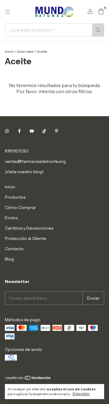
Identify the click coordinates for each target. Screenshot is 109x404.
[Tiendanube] (28, 379)
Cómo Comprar (20, 207)
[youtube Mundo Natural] (32, 131)
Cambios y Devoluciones (29, 228)
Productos (15, 197)
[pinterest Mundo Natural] (56, 131)
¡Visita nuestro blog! (24, 171)
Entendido (81, 394)
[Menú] (7, 12)
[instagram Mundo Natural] (7, 131)
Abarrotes (25, 51)
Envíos (11, 218)
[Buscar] (98, 30)
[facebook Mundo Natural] (19, 131)
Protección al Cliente (25, 238)
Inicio (9, 51)
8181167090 (16, 151)
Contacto (14, 248)
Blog (9, 259)
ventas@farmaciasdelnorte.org (35, 161)
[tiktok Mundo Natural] (44, 131)
